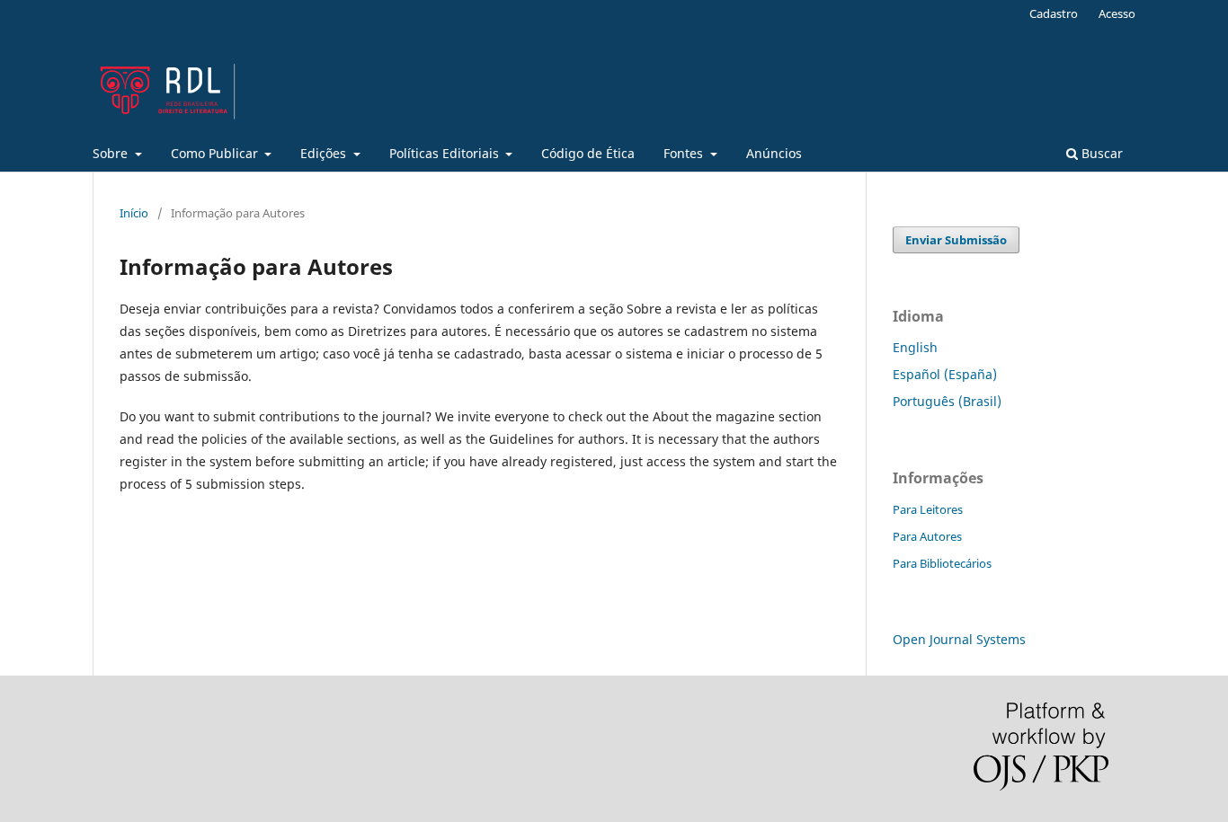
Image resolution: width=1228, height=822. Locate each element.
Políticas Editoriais (446, 153)
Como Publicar (216, 153)
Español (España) (945, 374)
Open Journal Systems (959, 639)
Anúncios (774, 153)
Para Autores (927, 536)
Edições (325, 153)
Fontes (685, 153)
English (915, 347)
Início (134, 213)
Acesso (1117, 13)
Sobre (112, 153)
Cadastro (1053, 13)
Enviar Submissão (956, 240)
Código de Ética (588, 153)
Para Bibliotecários (942, 563)
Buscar (1100, 153)
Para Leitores (928, 509)
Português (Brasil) (947, 401)
